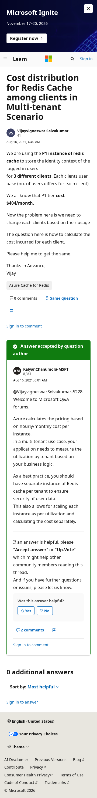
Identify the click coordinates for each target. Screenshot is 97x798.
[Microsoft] (48, 58)
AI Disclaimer (16, 759)
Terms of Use (72, 774)
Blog (77, 759)
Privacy (36, 767)
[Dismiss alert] (88, 8)
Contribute (14, 767)
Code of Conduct (19, 782)
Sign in (86, 58)
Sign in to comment (24, 326)
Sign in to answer (22, 702)
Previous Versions (51, 759)
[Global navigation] (5, 59)
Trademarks (55, 782)
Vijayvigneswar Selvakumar (42, 130)
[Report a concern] (11, 311)
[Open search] (72, 59)
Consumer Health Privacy (27, 774)
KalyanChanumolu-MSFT (45, 369)
